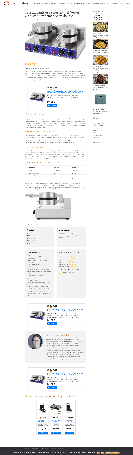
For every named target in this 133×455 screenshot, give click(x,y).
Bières (88, 3)
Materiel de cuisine (112, 3)
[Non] (131, 452)
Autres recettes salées (51, 3)
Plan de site (45, 448)
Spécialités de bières (98, 137)
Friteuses (95, 128)
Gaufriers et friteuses (98, 3)
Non (102, 452)
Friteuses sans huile (98, 130)
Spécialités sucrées (79, 3)
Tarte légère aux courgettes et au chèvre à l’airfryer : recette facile (100, 35)
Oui (98, 452)
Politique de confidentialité (57, 448)
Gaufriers (35, 19)
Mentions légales (35, 448)
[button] (37, 68)
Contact (27, 448)
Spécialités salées (38, 3)
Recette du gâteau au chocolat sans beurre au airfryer (100, 87)
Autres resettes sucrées (65, 3)
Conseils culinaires (125, 3)
